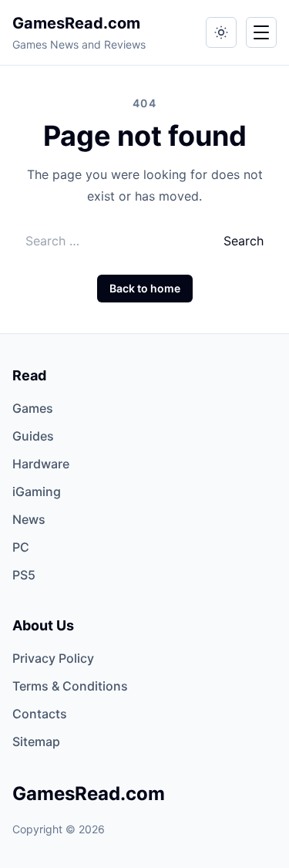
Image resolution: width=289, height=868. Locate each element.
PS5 (23, 575)
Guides (33, 436)
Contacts (39, 713)
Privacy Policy (53, 658)
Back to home (144, 288)
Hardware (40, 463)
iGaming (36, 491)
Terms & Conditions (70, 686)
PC (20, 547)
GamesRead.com (76, 23)
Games (32, 408)
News (28, 519)
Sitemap (36, 741)
